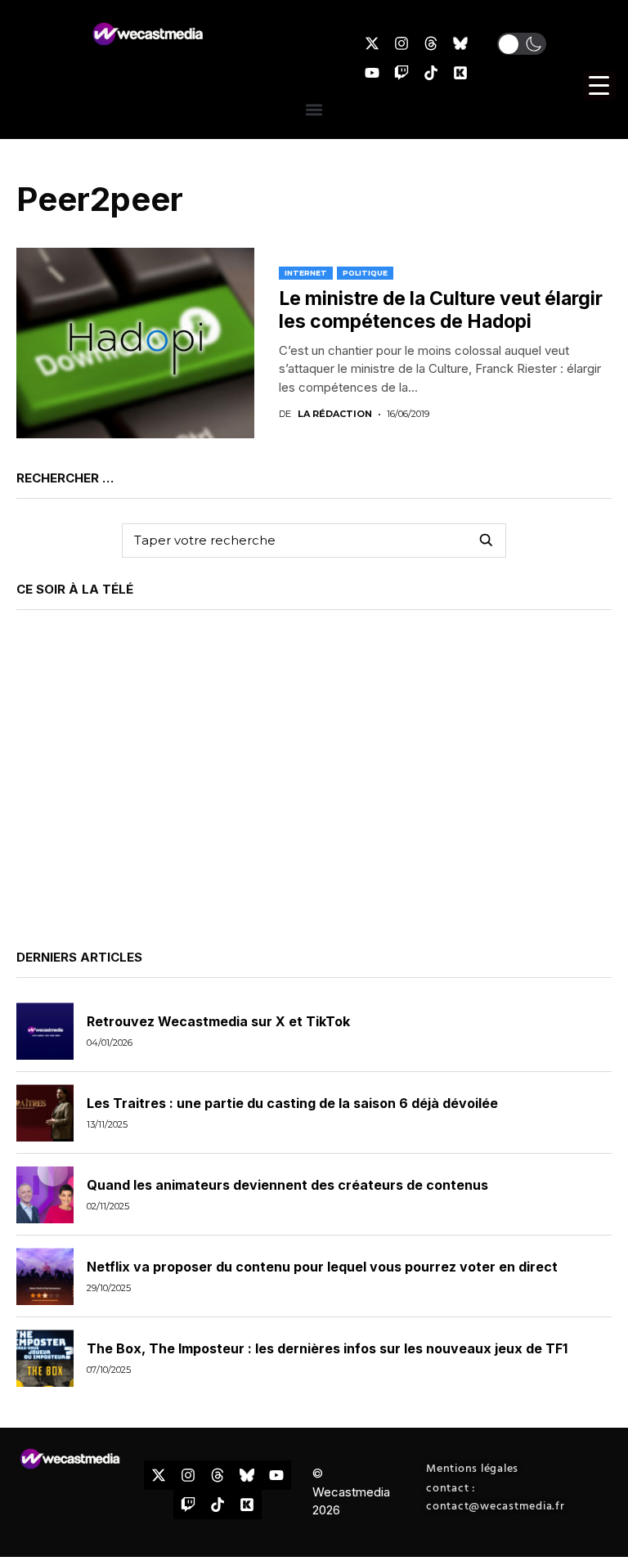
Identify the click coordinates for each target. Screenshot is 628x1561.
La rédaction (335, 414)
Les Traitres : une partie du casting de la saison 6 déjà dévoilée (292, 1103)
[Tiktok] (431, 72)
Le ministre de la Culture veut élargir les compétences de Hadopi (441, 310)
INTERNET (306, 272)
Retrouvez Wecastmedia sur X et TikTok (218, 1021)
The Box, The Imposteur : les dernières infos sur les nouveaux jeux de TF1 (327, 1348)
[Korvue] (460, 72)
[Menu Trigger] (599, 85)
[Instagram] (401, 43)
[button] (521, 44)
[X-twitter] (372, 43)
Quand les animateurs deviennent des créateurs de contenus (287, 1185)
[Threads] (431, 43)
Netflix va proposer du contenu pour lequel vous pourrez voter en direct (322, 1266)
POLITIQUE (365, 272)
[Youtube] (372, 72)
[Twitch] (401, 72)
